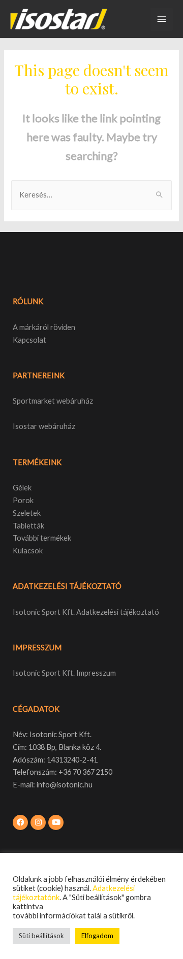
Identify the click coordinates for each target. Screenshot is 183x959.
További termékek (42, 538)
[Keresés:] (91, 194)
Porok (23, 500)
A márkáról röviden (44, 327)
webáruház (56, 426)
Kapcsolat (29, 340)
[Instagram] (38, 822)
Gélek (22, 487)
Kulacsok (28, 550)
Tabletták (28, 525)
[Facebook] (20, 822)
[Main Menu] (161, 19)
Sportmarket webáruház (53, 400)
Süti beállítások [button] (41, 936)
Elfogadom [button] (97, 936)
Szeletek (27, 513)
